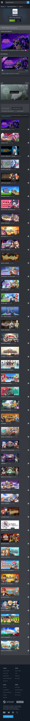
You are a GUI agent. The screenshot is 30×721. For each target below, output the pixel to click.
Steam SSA (5, 673)
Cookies (5, 695)
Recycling (17, 678)
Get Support (18, 692)
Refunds (5, 697)
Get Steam (17, 687)
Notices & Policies (7, 692)
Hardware (17, 675)
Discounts (20, 111)
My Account (18, 695)
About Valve (18, 670)
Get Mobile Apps (8, 716)
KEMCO (15, 15)
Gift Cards (5, 681)
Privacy (4, 687)
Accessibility (6, 689)
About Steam (6, 670)
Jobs (16, 673)
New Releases (17, 108)
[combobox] (16, 2)
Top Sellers (5, 108)
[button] (3, 6)
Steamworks (6, 675)
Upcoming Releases (8, 111)
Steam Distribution (7, 678)
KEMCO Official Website (14, 17)
